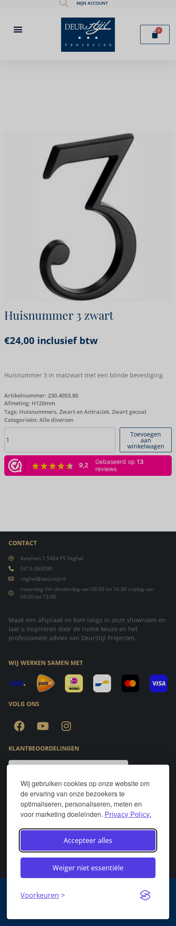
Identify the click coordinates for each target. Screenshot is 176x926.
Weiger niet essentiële (88, 868)
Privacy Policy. (128, 814)
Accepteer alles (88, 840)
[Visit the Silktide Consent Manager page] (145, 895)
